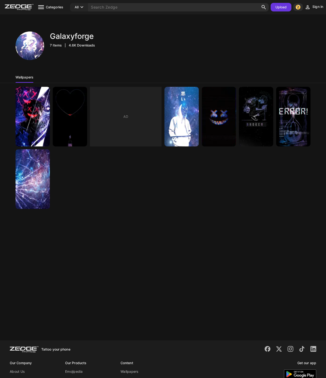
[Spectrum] (33, 116)
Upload (281, 7)
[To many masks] (256, 116)
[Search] (264, 7)
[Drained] (70, 116)
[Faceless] (181, 116)
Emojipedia (74, 371)
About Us (17, 371)
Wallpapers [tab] (24, 77)
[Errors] (293, 116)
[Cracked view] (33, 179)
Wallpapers (129, 371)
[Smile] (219, 116)
